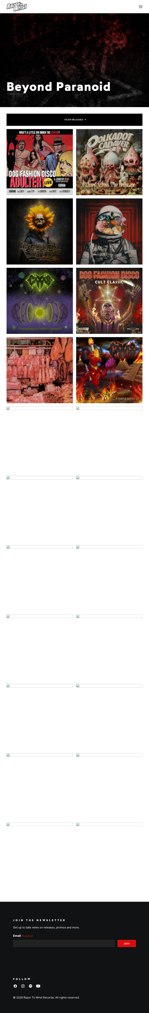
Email (23, 935)
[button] (140, 6)
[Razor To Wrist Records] (17, 7)
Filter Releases (74, 119)
